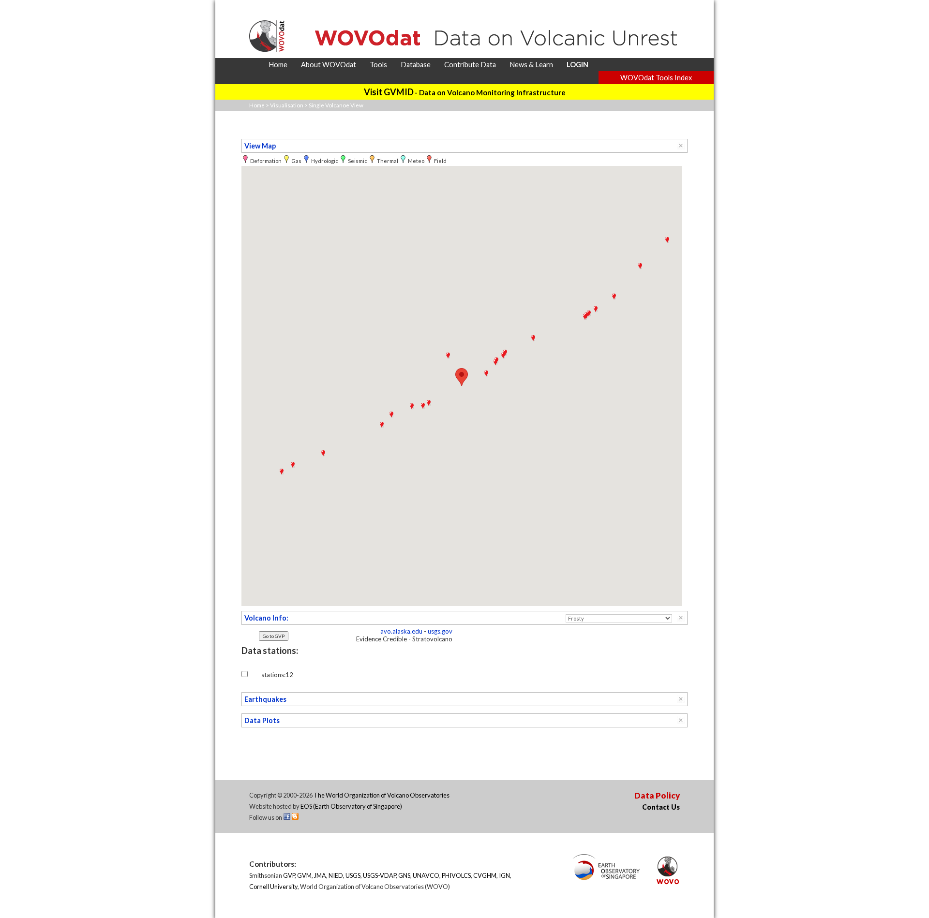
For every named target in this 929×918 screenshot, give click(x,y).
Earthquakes (265, 699)
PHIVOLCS (456, 875)
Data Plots (262, 720)
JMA (320, 875)
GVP (289, 875)
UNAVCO (426, 875)
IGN (504, 875)
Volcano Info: (266, 618)
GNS (404, 875)
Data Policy (657, 795)
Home (257, 105)
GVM (304, 875)
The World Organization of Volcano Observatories (382, 795)
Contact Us (661, 807)
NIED (336, 875)
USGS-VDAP (379, 875)
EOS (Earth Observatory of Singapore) (351, 806)
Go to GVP (274, 636)
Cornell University (273, 886)
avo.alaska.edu (401, 631)
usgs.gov (440, 631)
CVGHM (484, 875)
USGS (352, 875)
